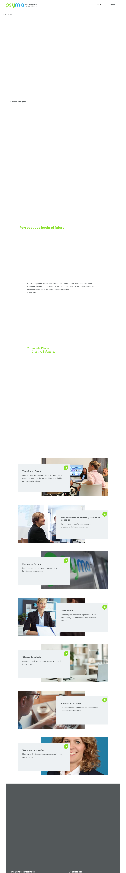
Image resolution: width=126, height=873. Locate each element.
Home (4, 14)
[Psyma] (21, 7)
